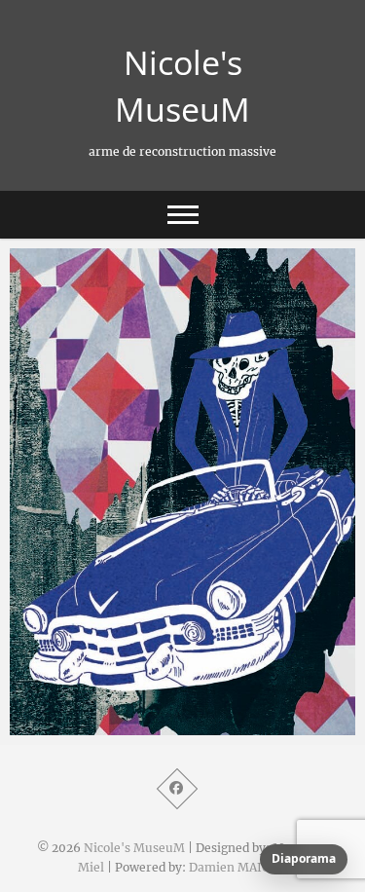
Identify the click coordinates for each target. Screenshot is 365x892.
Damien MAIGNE (238, 867)
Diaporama (304, 858)
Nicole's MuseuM (182, 85)
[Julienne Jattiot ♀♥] (182, 491)
